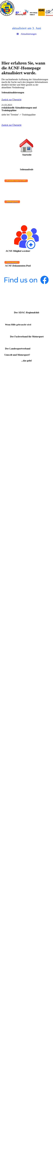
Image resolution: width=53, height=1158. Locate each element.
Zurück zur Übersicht (11, 99)
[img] (26, 8)
